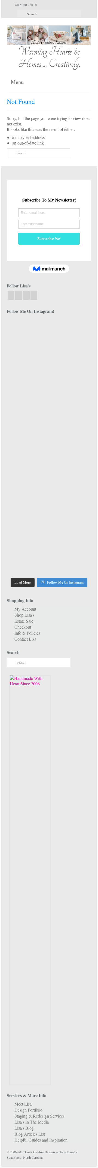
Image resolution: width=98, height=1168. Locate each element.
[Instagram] (18, 295)
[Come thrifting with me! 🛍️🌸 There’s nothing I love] (27, 356)
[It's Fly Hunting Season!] (70, 459)
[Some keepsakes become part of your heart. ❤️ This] (70, 382)
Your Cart (25, 4)
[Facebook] (11, 295)
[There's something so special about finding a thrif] (70, 484)
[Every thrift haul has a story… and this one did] (27, 459)
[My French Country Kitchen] (27, 408)
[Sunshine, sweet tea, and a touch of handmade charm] (27, 433)
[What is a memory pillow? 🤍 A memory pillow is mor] (27, 484)
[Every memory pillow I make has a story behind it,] (70, 408)
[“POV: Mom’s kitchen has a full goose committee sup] (27, 561)
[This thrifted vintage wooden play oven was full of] (70, 536)
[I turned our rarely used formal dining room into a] (70, 433)
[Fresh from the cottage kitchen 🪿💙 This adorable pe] (70, 561)
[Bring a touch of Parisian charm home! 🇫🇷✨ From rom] (70, 510)
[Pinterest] (33, 295)
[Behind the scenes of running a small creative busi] (27, 331)
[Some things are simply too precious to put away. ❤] (27, 510)
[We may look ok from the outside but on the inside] (70, 356)
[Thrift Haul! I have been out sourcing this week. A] (27, 536)
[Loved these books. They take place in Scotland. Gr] (27, 382)
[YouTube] (26, 295)
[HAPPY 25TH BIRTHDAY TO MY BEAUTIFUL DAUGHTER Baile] (70, 331)
